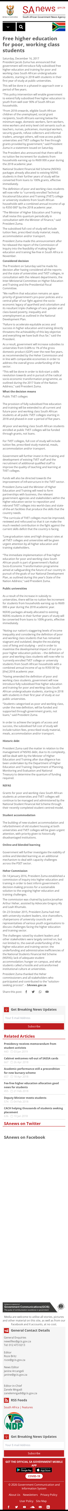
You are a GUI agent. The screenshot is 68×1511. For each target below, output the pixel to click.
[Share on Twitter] (33, 991)
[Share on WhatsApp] (40, 991)
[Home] (10, 11)
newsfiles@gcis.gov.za (17, 1341)
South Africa (11, 1407)
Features (27, 1407)
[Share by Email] (47, 991)
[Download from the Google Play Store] (24, 1469)
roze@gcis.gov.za (14, 1360)
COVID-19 (34, 1476)
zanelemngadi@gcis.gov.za (20, 1393)
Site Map (41, 1501)
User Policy (26, 1501)
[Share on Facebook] (26, 991)
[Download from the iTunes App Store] (43, 1469)
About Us (14, 1495)
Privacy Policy (48, 1495)
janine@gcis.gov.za (15, 1374)
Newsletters (30, 1495)
